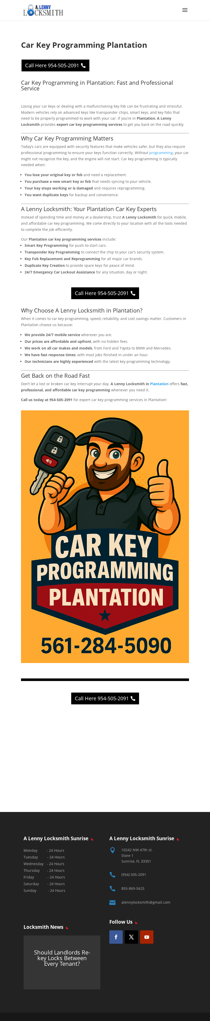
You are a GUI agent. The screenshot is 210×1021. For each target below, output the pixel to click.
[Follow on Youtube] (146, 937)
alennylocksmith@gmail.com (145, 902)
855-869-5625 (132, 888)
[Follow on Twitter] (131, 937)
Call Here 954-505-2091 (52, 65)
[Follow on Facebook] (116, 937)
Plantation (159, 383)
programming (161, 152)
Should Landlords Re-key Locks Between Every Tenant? (62, 957)
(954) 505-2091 (133, 874)
